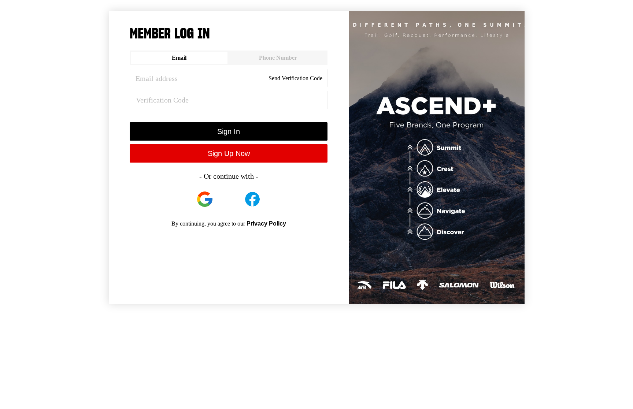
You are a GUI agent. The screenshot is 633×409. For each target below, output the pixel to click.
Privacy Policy (266, 223)
